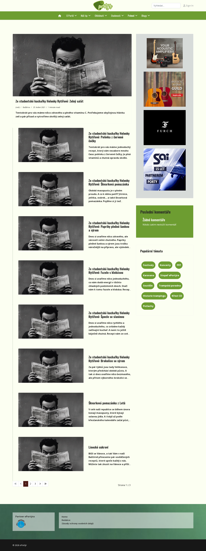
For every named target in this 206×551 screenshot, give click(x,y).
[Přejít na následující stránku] (40, 484)
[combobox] (166, 5)
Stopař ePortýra (169, 275)
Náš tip (84, 15)
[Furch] (164, 127)
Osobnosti (116, 15)
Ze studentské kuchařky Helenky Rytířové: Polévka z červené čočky (109, 137)
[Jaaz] (164, 53)
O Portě (70, 15)
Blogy (144, 15)
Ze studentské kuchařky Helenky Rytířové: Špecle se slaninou (109, 315)
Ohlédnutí (99, 15)
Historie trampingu (154, 295)
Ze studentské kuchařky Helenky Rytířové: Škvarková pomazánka (109, 182)
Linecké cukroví (98, 447)
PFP (179, 265)
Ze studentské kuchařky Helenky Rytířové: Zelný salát (49, 101)
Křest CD (177, 295)
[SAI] (164, 169)
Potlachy (148, 306)
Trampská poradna (170, 285)
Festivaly (148, 265)
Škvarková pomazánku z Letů (107, 403)
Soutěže (148, 285)
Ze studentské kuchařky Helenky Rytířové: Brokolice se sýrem (109, 359)
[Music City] (164, 89)
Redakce (66, 520)
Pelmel (131, 15)
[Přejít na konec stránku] (45, 484)
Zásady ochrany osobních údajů (77, 523)
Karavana (148, 275)
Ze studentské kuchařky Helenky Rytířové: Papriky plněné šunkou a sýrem (109, 226)
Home (65, 516)
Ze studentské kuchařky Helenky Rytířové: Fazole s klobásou (109, 271)
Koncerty (165, 265)
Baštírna (26, 107)
